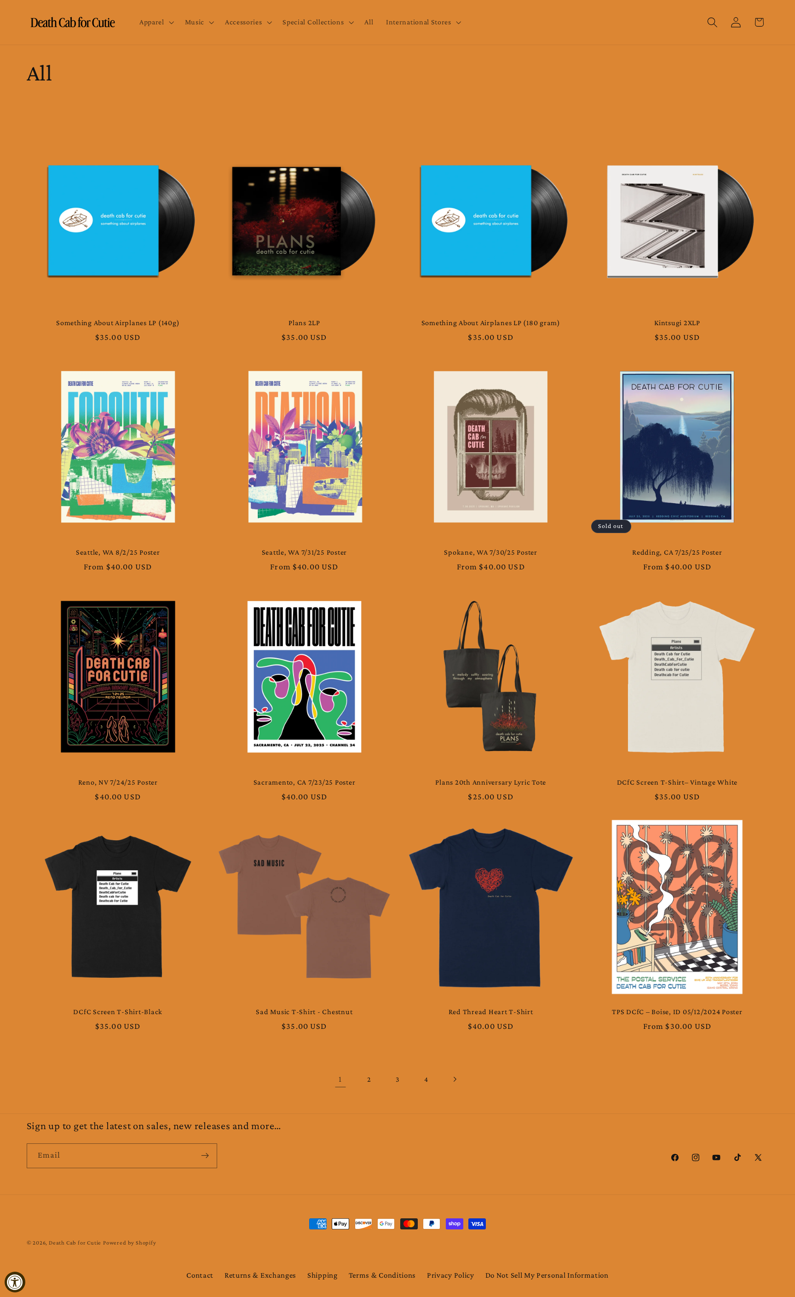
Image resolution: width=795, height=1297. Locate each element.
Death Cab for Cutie (75, 1243)
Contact (199, 1275)
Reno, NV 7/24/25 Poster (118, 782)
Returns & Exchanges (260, 1275)
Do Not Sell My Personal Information (547, 1275)
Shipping (322, 1275)
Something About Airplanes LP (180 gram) (490, 322)
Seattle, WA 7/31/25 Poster (304, 552)
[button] (156, 22)
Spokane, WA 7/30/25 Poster (490, 552)
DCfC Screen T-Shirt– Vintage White (677, 782)
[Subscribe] (205, 1155)
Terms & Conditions (382, 1275)
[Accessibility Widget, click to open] (15, 1282)
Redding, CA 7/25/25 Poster (677, 552)
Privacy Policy (450, 1275)
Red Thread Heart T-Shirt (491, 1011)
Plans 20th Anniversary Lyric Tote (490, 782)
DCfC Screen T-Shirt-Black (117, 1011)
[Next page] (455, 1079)
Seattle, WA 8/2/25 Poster (118, 552)
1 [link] (340, 1079)
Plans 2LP (304, 322)
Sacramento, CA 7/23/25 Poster (304, 782)
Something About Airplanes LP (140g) (117, 322)
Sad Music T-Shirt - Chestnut (304, 1011)
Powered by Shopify (129, 1243)
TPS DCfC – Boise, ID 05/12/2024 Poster (677, 1011)
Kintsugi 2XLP (677, 322)
